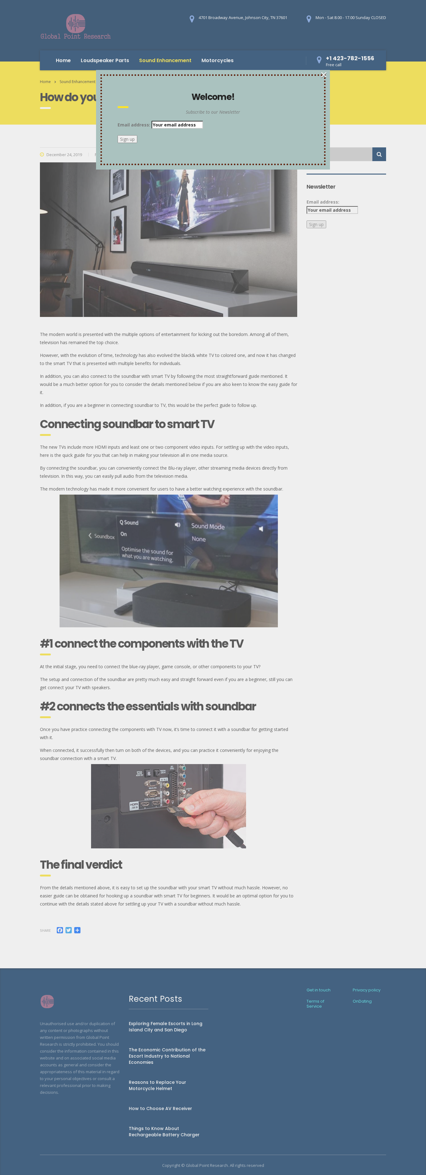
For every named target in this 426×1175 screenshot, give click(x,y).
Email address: (135, 125)
